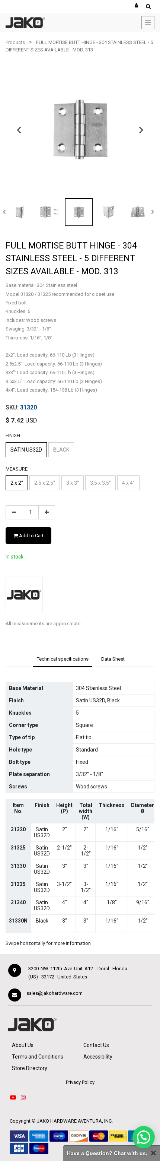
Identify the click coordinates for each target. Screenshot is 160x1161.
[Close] (153, 1153)
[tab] (62, 659)
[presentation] (19, 129)
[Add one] (46, 512)
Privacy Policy (80, 1082)
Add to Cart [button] (31, 535)
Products (15, 42)
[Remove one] (14, 512)
